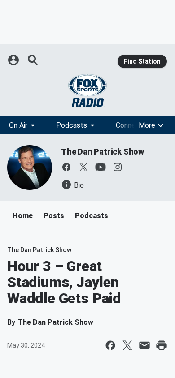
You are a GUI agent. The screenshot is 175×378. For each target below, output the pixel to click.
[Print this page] (161, 345)
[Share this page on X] (127, 345)
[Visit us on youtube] (100, 167)
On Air (18, 125)
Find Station (142, 61)
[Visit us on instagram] (117, 167)
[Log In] (14, 60)
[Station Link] (87, 90)
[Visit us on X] (83, 167)
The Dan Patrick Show (102, 151)
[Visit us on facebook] (66, 167)
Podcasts (71, 125)
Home (23, 215)
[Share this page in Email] (144, 345)
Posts (54, 215)
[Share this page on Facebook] (110, 345)
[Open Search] (33, 60)
